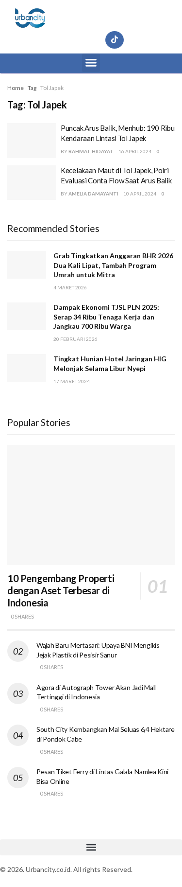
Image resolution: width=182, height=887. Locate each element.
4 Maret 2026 (70, 287)
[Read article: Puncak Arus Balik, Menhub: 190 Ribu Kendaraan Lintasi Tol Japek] (31, 140)
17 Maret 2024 (71, 381)
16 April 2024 (134, 151)
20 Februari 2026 (75, 339)
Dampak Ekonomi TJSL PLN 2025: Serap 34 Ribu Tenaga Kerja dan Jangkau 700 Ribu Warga (106, 316)
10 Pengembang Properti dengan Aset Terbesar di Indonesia (60, 590)
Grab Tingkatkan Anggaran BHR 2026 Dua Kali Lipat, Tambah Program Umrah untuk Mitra (113, 265)
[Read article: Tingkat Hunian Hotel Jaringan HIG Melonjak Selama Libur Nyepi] (26, 368)
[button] (91, 62)
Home (15, 87)
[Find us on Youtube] (91, 40)
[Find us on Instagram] (68, 40)
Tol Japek (52, 87)
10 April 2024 (139, 193)
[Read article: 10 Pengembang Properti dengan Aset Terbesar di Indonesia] (91, 505)
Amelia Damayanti (93, 193)
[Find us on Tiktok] (114, 40)
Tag (32, 87)
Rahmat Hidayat (91, 151)
